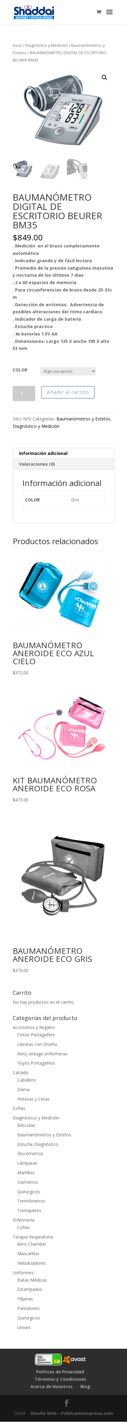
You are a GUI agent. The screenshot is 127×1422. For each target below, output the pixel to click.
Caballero (26, 1080)
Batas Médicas (32, 1280)
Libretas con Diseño (37, 1044)
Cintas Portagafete (36, 1035)
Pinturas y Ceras (33, 1099)
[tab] (63, 453)
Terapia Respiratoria (33, 1237)
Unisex (24, 1327)
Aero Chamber (31, 1244)
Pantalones (28, 1308)
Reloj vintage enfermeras (42, 1054)
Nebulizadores (31, 1263)
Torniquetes (29, 1210)
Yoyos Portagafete (36, 1063)
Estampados (29, 1289)
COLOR (20, 370)
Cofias (19, 1108)
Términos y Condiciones (60, 1379)
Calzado (21, 1072)
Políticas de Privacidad (60, 1372)
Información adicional (43, 453)
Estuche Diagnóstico (37, 1144)
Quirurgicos (28, 1318)
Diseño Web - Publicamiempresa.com (72, 1413)
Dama (23, 1089)
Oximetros (27, 1182)
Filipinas (25, 1299)
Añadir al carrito (68, 392)
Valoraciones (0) (37, 464)
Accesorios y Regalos (34, 1027)
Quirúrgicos (28, 1192)
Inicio (17, 45)
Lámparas (27, 1163)
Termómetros (31, 1201)
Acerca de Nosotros (51, 1386)
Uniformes (23, 1272)
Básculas (26, 1125)
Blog (85, 1386)
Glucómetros (30, 1153)
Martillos (26, 1172)
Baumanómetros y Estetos (83, 419)
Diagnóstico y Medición (47, 45)
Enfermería (24, 1220)
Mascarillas (28, 1253)
